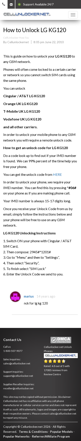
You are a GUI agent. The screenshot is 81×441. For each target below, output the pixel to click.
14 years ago (46, 296)
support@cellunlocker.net (18, 375)
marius (29, 296)
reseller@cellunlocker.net (18, 388)
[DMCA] (60, 340)
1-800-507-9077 (12, 350)
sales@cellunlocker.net (16, 363)
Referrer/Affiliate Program (51, 436)
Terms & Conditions (33, 431)
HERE (57, 174)
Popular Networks (16, 436)
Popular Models (61, 431)
